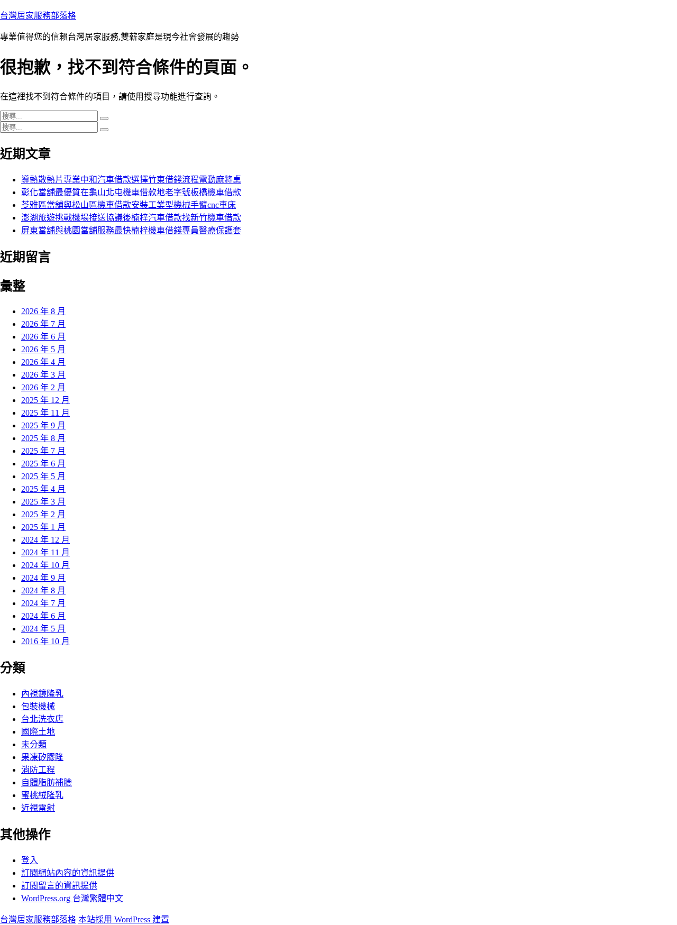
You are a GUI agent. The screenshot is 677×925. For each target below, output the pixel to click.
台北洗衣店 (42, 719)
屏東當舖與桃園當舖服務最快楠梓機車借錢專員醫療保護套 (131, 230)
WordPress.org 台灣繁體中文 (72, 898)
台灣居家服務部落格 (38, 15)
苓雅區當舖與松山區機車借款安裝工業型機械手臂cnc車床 (128, 204)
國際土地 (38, 731)
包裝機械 (38, 706)
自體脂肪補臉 (46, 782)
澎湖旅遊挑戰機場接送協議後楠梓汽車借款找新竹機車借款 (131, 217)
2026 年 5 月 (43, 349)
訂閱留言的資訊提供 (59, 885)
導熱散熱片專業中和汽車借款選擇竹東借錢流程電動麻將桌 (131, 179)
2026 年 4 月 (43, 362)
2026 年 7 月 (43, 323)
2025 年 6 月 (43, 463)
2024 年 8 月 (43, 590)
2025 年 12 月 (45, 400)
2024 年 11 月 (45, 552)
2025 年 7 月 (43, 450)
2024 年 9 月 (43, 577)
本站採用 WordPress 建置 (123, 919)
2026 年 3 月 (43, 374)
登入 (29, 860)
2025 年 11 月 (45, 412)
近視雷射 (38, 807)
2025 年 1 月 (43, 527)
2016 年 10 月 (45, 641)
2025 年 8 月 (43, 438)
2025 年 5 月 (43, 476)
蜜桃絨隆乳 (42, 795)
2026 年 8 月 (43, 311)
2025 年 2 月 (43, 514)
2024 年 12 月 (45, 539)
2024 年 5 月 (43, 628)
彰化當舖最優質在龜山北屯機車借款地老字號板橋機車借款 (131, 192)
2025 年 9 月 (43, 425)
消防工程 (38, 769)
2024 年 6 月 (43, 615)
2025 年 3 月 (43, 501)
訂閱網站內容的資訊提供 (67, 872)
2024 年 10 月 (45, 565)
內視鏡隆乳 (42, 693)
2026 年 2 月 (43, 387)
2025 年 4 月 (43, 488)
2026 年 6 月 (43, 336)
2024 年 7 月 (43, 603)
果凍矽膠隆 (42, 757)
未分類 (34, 744)
